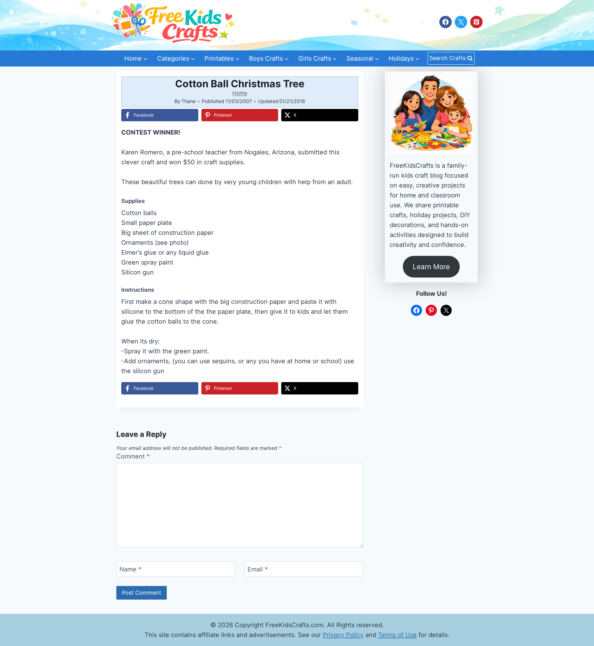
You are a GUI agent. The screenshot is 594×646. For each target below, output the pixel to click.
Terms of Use (397, 635)
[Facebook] (445, 22)
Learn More (431, 266)
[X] (461, 22)
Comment (133, 456)
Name (130, 569)
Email (258, 569)
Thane (188, 101)
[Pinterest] (476, 22)
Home (239, 93)
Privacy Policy (343, 635)
